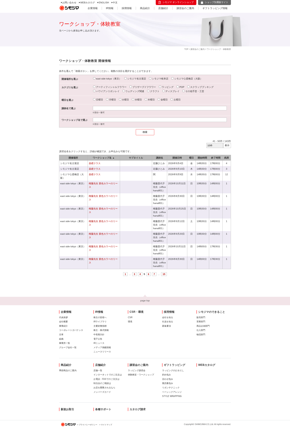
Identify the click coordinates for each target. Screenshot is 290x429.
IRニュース (98, 343)
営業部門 (201, 321)
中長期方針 (98, 334)
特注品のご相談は (102, 383)
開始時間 (202, 157)
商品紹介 (145, 8)
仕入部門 (201, 330)
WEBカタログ (87, 2)
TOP (186, 49)
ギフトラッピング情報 (215, 8)
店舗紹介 (163, 8)
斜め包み (166, 374)
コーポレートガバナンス (71, 330)
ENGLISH (104, 2)
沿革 (61, 334)
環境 (130, 321)
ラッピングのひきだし (173, 370)
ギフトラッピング (174, 364)
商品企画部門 (203, 326)
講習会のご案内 (185, 8)
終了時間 (216, 157)
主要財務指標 (100, 326)
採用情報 (127, 8)
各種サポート (103, 409)
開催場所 (73, 157)
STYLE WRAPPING (172, 396)
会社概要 (63, 321)
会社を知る (167, 317)
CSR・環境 (136, 311)
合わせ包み (167, 379)
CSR (130, 317)
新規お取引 (67, 409)
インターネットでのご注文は (107, 374)
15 (164, 274)
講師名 (159, 157)
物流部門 (201, 334)
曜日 (191, 157)
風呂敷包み (167, 383)
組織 (61, 339)
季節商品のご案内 (68, 370)
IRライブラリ (100, 321)
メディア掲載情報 (102, 347)
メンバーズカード (102, 392)
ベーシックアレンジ (172, 392)
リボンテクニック (171, 387)
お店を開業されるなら (104, 387)
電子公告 (97, 339)
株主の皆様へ (100, 317)
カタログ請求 (138, 409)
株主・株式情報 (101, 330)
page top (145, 300)
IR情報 (109, 8)
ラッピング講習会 (136, 370)
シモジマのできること (211, 311)
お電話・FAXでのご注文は (106, 379)
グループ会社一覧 (68, 347)
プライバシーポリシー (88, 425)
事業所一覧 (64, 343)
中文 (115, 2)
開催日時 (177, 157)
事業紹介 (63, 326)
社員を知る (167, 321)
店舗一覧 (97, 370)
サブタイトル (136, 157)
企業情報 (93, 8)
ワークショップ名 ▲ (104, 157)
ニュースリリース (102, 351)
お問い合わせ (69, 2)
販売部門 (201, 317)
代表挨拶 (63, 317)
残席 (226, 157)
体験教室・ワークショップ (141, 374)
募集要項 (166, 326)
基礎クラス (95, 163)
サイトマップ (106, 425)
